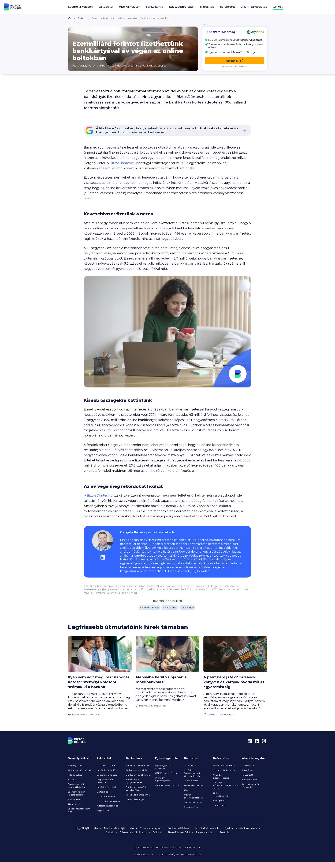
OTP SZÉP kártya (135, 799)
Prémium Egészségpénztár (163, 779)
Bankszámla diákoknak (138, 775)
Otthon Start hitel (106, 765)
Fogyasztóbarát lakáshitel (105, 781)
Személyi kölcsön (79, 758)
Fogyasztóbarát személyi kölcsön (76, 785)
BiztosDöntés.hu (122, 163)
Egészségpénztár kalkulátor (163, 767)
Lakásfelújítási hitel (106, 787)
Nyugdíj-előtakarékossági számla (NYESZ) (225, 785)
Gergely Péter (86, 65)
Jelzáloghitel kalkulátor (108, 801)
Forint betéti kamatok (224, 765)
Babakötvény (220, 805)
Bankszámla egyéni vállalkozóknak (136, 788)
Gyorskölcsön (74, 804)
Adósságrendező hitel (107, 805)
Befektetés (221, 758)
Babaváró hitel (249, 779)
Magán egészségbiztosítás (193, 796)
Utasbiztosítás (191, 780)
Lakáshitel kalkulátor (107, 770)
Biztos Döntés (13, 6)
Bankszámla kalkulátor (138, 765)
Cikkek (278, 6)
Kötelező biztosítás (193, 785)
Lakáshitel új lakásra (107, 775)
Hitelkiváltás (74, 799)
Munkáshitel (248, 765)
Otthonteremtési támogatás (250, 785)
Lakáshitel (104, 758)
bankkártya (187, 607)
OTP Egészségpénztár (166, 773)
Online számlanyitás (136, 770)
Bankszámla (170, 607)
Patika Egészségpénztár (167, 785)
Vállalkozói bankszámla (138, 794)
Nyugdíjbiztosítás (193, 802)
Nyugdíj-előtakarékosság (221, 776)
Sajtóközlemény (149, 607)
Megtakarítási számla (224, 770)
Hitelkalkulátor (75, 775)
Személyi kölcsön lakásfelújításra (76, 793)
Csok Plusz (247, 770)
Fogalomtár (103, 810)
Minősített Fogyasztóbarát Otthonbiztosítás (192, 773)
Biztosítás (191, 758)
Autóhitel (72, 779)
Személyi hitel (75, 765)
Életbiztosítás (191, 807)
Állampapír (219, 800)
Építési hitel (103, 791)
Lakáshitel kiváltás (106, 796)
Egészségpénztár (167, 758)
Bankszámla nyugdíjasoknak (134, 781)
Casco (187, 790)
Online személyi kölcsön (80, 770)
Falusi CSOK (248, 775)
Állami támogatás (253, 758)
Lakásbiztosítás (191, 765)
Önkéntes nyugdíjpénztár (221, 794)
